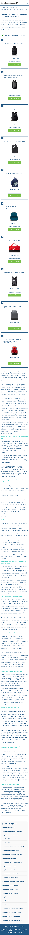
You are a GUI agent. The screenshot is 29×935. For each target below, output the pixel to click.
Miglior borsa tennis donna (10, 904)
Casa (22, 926)
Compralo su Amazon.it (14, 61)
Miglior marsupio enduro (10, 866)
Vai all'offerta (14, 64)
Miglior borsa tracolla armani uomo (12, 920)
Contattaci (19, 932)
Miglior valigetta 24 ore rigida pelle (12, 854)
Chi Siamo (4, 931)
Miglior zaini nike (7, 839)
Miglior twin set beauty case (10, 835)
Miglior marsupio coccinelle (10, 873)
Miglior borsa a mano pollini (10, 897)
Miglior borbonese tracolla (10, 893)
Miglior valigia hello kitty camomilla (12, 831)
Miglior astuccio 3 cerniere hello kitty (13, 881)
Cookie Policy (10, 932)
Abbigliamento (15, 926)
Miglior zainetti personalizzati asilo (12, 862)
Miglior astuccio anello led (10, 889)
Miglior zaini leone (8, 842)
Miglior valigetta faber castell (11, 850)
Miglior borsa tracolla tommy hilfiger (13, 908)
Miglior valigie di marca (9, 858)
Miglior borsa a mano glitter (10, 877)
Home (7, 926)
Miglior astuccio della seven (10, 885)
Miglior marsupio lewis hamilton (11, 870)
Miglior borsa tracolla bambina (11, 916)
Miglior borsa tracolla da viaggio (12, 912)
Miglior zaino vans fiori (9, 827)
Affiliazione (12, 931)
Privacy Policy (22, 931)
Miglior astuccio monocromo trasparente (14, 901)
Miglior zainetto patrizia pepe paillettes (14, 846)
